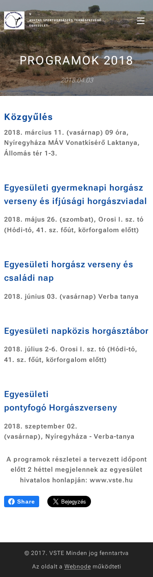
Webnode (77, 566)
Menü (141, 20)
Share (26, 501)
